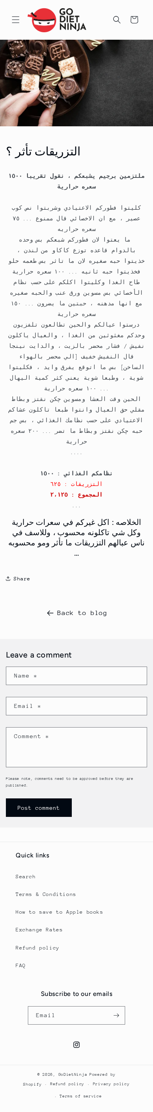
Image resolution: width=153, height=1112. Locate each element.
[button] (15, 19)
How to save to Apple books (60, 912)
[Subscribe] (116, 1015)
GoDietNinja (72, 1074)
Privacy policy (111, 1084)
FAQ (21, 965)
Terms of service (81, 1096)
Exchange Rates (39, 930)
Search (26, 876)
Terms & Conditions (46, 894)
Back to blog (82, 613)
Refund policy (38, 948)
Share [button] (22, 579)
